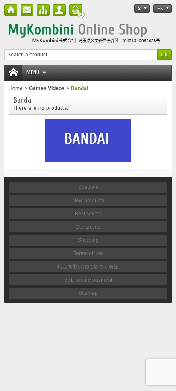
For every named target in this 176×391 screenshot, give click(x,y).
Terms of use (88, 253)
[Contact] (27, 10)
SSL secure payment (88, 280)
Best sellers (88, 214)
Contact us (88, 227)
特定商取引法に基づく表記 (88, 267)
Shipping (88, 240)
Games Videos (47, 88)
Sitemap (88, 293)
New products (88, 200)
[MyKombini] (88, 32)
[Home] (11, 10)
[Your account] (59, 10)
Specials (88, 187)
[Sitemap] (43, 10)
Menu (32, 72)
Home (16, 88)
